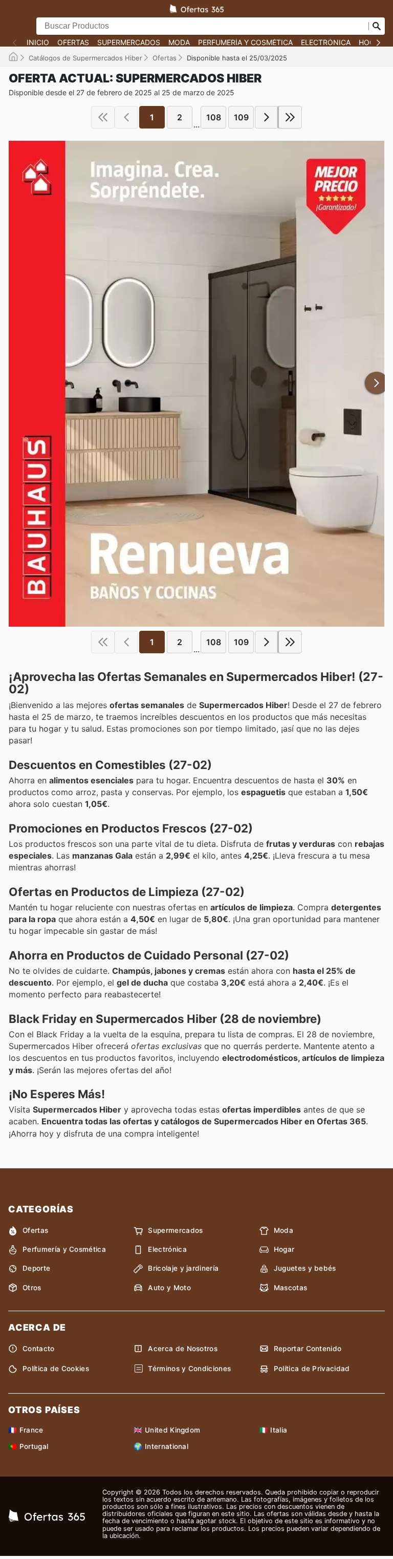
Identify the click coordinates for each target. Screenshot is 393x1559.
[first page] (103, 117)
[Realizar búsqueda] (376, 26)
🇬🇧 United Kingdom (167, 1430)
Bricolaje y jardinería (183, 1268)
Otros (32, 1288)
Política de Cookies (56, 1368)
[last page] (290, 117)
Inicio (38, 42)
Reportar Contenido (308, 1348)
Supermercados (128, 42)
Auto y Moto (169, 1288)
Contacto (39, 1348)
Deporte (36, 1268)
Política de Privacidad (312, 1368)
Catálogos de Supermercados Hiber (85, 58)
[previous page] (126, 117)
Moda (179, 42)
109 (241, 117)
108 (213, 117)
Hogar (284, 1249)
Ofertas (73, 42)
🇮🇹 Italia (273, 1430)
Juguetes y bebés (305, 1268)
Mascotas (291, 1288)
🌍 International (161, 1446)
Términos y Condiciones (189, 1368)
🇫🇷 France (25, 1430)
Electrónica (326, 42)
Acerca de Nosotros (182, 1348)
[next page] (266, 117)
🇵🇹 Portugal (28, 1446)
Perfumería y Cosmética (245, 42)
